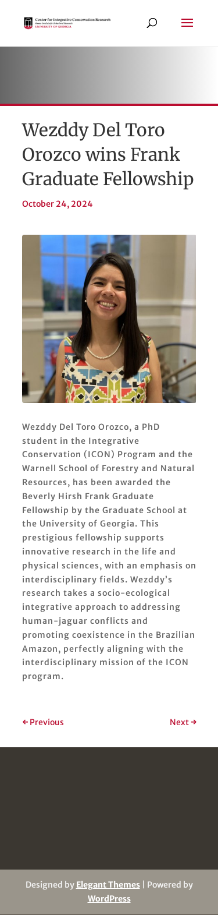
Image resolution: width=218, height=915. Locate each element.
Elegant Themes (108, 884)
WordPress (109, 898)
